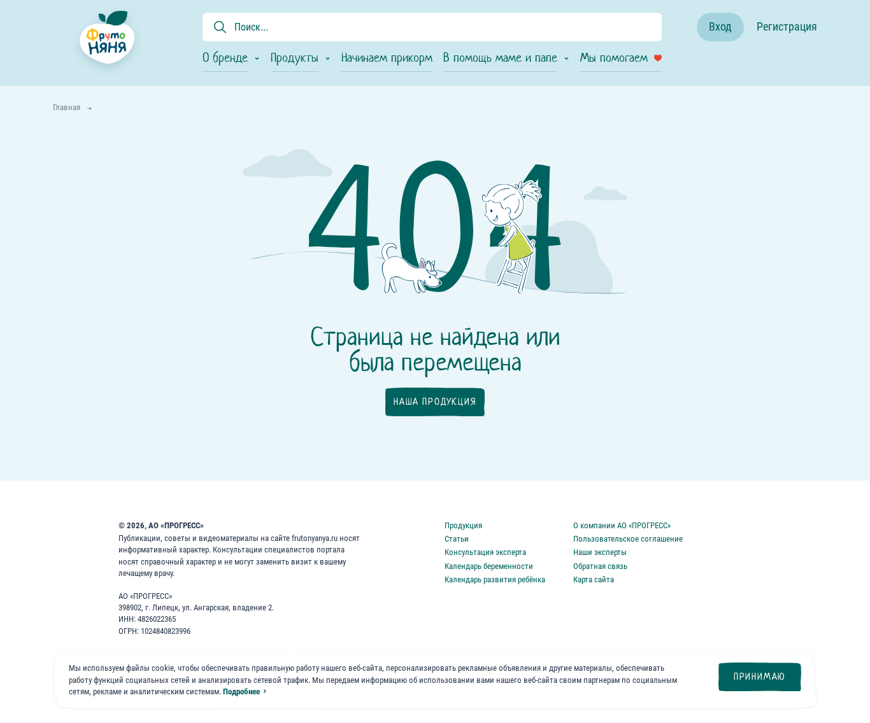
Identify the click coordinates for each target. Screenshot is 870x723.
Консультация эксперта (485, 552)
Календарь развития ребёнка (495, 579)
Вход (720, 26)
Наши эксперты (600, 552)
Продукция (463, 525)
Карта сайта (593, 579)
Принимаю (760, 676)
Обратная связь (600, 566)
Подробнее (241, 691)
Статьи (457, 539)
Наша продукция (435, 401)
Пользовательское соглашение (628, 539)
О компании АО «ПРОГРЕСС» (622, 525)
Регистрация (787, 26)
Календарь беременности (489, 566)
